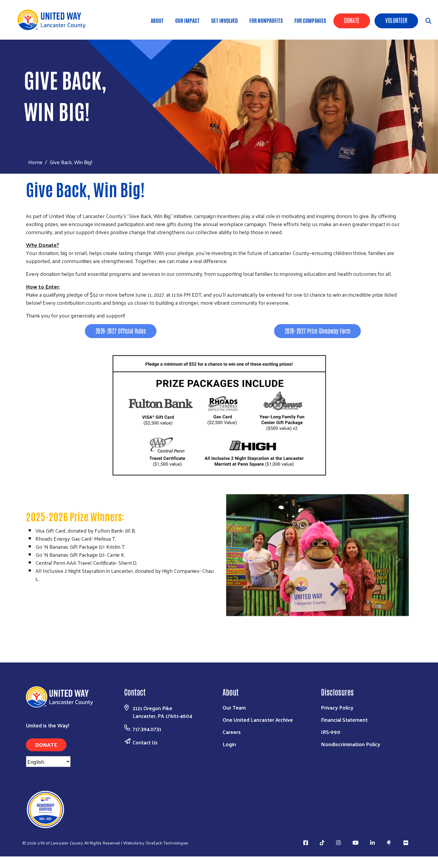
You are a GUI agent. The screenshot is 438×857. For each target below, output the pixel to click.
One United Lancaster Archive (258, 719)
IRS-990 (330, 731)
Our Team (234, 707)
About (157, 20)
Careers (232, 731)
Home (35, 162)
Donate (351, 20)
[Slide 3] (317, 620)
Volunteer (396, 20)
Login (229, 744)
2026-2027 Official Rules (120, 331)
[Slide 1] (295, 620)
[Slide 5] (338, 620)
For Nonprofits (266, 20)
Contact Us (145, 742)
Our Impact (187, 20)
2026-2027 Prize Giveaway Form (317, 331)
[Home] (53, 20)
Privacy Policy (337, 707)
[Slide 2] (306, 620)
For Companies (310, 20)
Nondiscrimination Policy (350, 744)
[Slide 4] (328, 620)
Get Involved (224, 20)
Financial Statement (344, 719)
